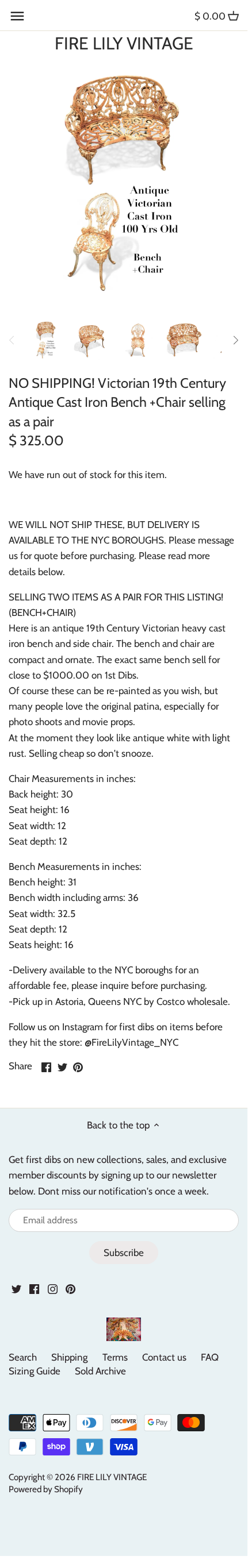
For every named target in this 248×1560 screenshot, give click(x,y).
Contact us (164, 1357)
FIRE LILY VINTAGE (124, 43)
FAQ (210, 1357)
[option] (46, 340)
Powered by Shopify (46, 1489)
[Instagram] (53, 1288)
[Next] (235, 340)
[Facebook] (34, 1288)
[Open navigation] (17, 16)
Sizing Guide (34, 1371)
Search (23, 1357)
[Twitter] (16, 1288)
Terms (115, 1357)
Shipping (69, 1357)
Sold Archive (100, 1371)
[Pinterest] (70, 1288)
